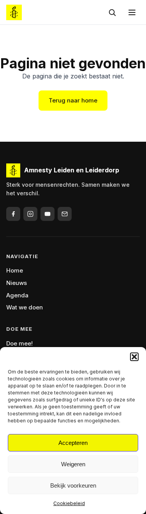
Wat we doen (24, 307)
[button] (134, 357)
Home (14, 270)
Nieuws (16, 283)
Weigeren (73, 464)
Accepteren (73, 442)
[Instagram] (30, 214)
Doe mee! (19, 343)
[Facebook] (13, 214)
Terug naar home (73, 100)
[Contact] (65, 214)
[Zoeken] (112, 12)
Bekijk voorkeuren (73, 485)
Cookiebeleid (69, 503)
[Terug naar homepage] (14, 12)
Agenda (17, 295)
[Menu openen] (132, 12)
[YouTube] (47, 214)
